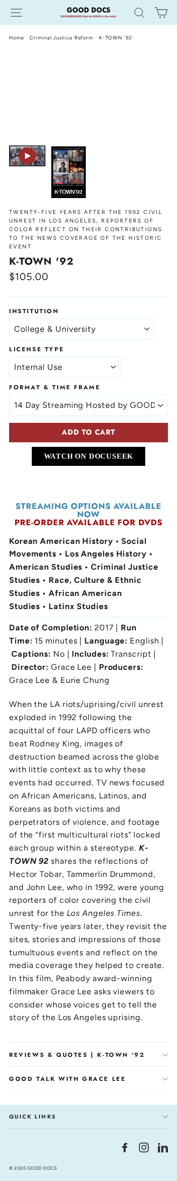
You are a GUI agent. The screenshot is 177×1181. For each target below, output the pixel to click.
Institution (34, 311)
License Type (36, 349)
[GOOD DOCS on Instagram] (144, 1146)
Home (16, 38)
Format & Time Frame (54, 387)
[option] (88, 95)
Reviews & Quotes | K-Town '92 (77, 1054)
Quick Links (32, 1117)
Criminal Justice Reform (61, 38)
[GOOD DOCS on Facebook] (125, 1146)
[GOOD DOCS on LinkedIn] (163, 1146)
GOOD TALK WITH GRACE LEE (67, 1079)
